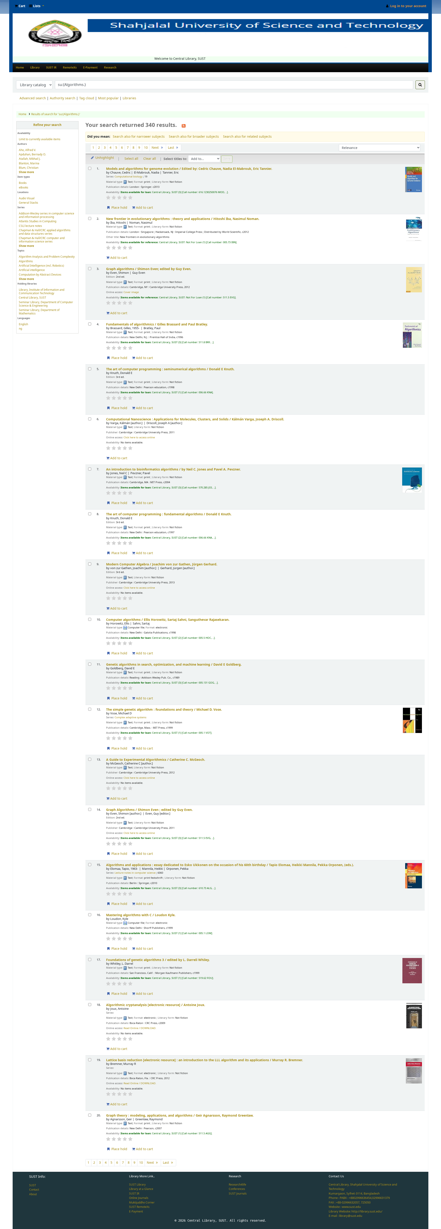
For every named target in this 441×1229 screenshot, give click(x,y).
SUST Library (137, 1185)
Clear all (149, 158)
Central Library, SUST (32, 298)
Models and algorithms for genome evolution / (189, 169)
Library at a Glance (141, 1189)
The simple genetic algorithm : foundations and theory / (164, 710)
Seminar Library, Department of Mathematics (39, 312)
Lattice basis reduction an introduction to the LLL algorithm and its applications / (204, 1060)
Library (35, 67)
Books (23, 183)
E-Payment (90, 67)
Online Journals (138, 1198)
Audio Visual (26, 198)
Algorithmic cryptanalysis (155, 1005)
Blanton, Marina (29, 163)
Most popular (108, 98)
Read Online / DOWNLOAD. (140, 1028)
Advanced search (33, 98)
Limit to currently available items (39, 139)
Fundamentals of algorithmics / (157, 324)
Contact (34, 1190)
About (33, 1194)
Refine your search (47, 125)
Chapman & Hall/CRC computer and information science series (42, 240)
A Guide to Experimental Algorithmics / (155, 760)
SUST (32, 1185)
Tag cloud (86, 98)
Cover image (131, 292)
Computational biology (128, 176)
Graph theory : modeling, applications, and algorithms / (180, 1116)
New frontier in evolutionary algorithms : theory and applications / (182, 219)
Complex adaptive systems (130, 717)
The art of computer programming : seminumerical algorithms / (170, 369)
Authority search (62, 98)
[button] (20, 6)
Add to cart (144, 207)
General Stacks (28, 203)
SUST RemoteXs (139, 1207)
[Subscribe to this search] (183, 125)
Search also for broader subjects (194, 136)
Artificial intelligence (32, 270)
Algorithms (26, 261)
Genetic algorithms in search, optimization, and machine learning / (174, 665)
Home (20, 67)
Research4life (237, 1185)
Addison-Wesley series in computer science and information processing (46, 215)
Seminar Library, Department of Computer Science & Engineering (46, 304)
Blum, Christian (28, 168)
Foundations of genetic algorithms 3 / (158, 960)
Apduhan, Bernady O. (32, 154)
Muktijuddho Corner (142, 1202)
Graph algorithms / (148, 269)
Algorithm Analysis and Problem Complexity (47, 257)
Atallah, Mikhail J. (29, 159)
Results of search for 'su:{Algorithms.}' (55, 114)
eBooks (23, 187)
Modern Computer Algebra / (161, 564)
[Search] (420, 84)
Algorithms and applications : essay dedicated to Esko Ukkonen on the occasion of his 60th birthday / (230, 865)
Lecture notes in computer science (135, 873)
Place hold (118, 207)
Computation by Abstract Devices (40, 275)
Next (156, 147)
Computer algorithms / (167, 620)
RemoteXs (70, 67)
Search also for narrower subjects (139, 136)
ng (20, 329)
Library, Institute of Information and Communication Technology (41, 291)
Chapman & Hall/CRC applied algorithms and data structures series (45, 232)
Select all (131, 158)
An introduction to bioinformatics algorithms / (173, 469)
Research (110, 67)
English (23, 324)
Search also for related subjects (247, 136)
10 (146, 147)
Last (171, 147)
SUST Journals (238, 1194)
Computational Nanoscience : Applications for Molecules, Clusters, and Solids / (195, 419)
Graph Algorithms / (149, 810)
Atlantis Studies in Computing (37, 221)
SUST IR (51, 67)
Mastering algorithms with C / (140, 915)
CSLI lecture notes (30, 226)
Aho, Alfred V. (27, 150)
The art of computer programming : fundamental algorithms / (169, 514)
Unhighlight (104, 157)
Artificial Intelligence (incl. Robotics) (41, 266)
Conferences (237, 1189)
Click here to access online (139, 437)
